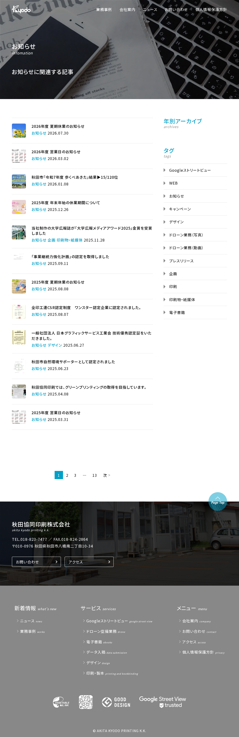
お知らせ (24, 46)
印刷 (173, 286)
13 (94, 475)
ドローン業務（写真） (186, 235)
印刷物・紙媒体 (182, 299)
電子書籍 (177, 312)
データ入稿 (95, 652)
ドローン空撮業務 (101, 631)
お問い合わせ (176, 9)
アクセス (76, 562)
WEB (173, 183)
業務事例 (104, 9)
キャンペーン (180, 209)
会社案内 (127, 9)
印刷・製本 (95, 673)
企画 (173, 273)
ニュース (150, 9)
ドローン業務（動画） (186, 247)
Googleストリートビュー (190, 170)
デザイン (176, 221)
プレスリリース (181, 260)
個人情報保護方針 (211, 9)
